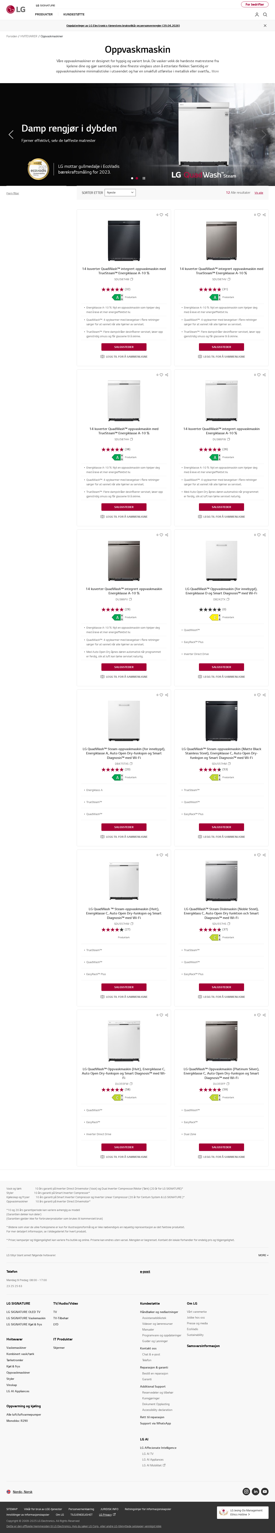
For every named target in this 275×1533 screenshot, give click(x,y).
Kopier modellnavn (131, 279)
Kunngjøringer (151, 1398)
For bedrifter (255, 4)
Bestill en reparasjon (155, 1373)
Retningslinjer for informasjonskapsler (148, 1509)
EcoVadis (192, 1329)
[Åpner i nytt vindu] (246, 1491)
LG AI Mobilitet (152, 1465)
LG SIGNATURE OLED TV (23, 1312)
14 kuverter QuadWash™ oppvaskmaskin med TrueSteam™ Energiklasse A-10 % (124, 430)
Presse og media (197, 1323)
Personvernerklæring (81, 1509)
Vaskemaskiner (16, 1348)
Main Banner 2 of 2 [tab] (137, 178)
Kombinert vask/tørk (20, 1354)
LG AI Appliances (17, 1391)
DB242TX (219, 599)
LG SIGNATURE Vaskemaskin (26, 1318)
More (262, 1255)
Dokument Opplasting (156, 1404)
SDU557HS (219, 924)
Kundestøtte (150, 1303)
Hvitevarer (14, 1339)
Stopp (144, 178)
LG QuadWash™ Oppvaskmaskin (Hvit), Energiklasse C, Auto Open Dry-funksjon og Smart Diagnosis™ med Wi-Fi (124, 1073)
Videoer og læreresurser (157, 1324)
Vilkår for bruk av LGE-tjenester (43, 1509)
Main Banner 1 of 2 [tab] (132, 178)
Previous (11, 134)
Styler (10, 1379)
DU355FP (219, 1084)
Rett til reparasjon (152, 1417)
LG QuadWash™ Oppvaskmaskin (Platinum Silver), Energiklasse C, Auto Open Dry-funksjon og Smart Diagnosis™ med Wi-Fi (221, 1073)
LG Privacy (105, 1515)
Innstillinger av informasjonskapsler (27, 1515)
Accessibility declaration (157, 1410)
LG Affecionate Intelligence (158, 1448)
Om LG (192, 1303)
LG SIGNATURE (18, 1303)
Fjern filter (12, 193)
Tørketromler (14, 1360)
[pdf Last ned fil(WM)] (117, 297)
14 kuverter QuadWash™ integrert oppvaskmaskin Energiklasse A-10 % (221, 430)
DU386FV (122, 599)
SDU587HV (219, 279)
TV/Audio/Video (65, 1303)
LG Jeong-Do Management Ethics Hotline (246, 1512)
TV (55, 1312)
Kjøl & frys (13, 1366)
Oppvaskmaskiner (18, 1372)
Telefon (146, 1360)
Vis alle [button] (259, 193)
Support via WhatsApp (155, 1423)
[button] (124, 356)
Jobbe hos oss (196, 1317)
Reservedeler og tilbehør (157, 1392)
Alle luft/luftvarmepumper (23, 1414)
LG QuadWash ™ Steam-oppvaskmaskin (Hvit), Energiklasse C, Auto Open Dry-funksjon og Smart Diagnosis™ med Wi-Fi (124, 913)
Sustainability (195, 1335)
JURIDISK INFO (109, 1509)
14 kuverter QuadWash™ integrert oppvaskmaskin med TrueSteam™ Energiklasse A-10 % (124, 270)
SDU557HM (219, 764)
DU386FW (219, 439)
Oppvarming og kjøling (23, 1406)
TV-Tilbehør (61, 1318)
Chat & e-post (151, 1354)
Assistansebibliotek (154, 1318)
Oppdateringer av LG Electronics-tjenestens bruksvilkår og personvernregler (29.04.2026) (123, 25)
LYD (55, 1324)
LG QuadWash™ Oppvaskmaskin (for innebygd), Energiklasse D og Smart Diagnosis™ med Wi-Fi (221, 590)
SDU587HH (122, 439)
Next (264, 134)
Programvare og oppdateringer (161, 1335)
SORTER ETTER (92, 192)
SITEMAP (12, 1509)
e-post (145, 1271)
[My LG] (257, 14)
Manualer (148, 1329)
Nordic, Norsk (22, 1492)
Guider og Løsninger (155, 1341)
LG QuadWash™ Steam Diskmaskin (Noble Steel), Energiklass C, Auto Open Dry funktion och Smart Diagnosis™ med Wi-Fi (221, 913)
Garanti (147, 1379)
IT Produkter (63, 1339)
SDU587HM (121, 279)
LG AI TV (147, 1454)
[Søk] (265, 14)
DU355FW (121, 1084)
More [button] (215, 71)
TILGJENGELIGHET (81, 1515)
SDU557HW (121, 924)
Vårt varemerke (197, 1312)
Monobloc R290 (17, 1421)
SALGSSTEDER (123, 347)
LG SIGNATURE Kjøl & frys (24, 1324)
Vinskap (11, 1385)
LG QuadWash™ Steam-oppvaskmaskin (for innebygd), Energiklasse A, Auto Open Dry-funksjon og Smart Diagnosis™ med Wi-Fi (124, 753)
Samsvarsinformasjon (203, 1346)
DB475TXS (121, 764)
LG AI (144, 1439)
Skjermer (59, 1348)
